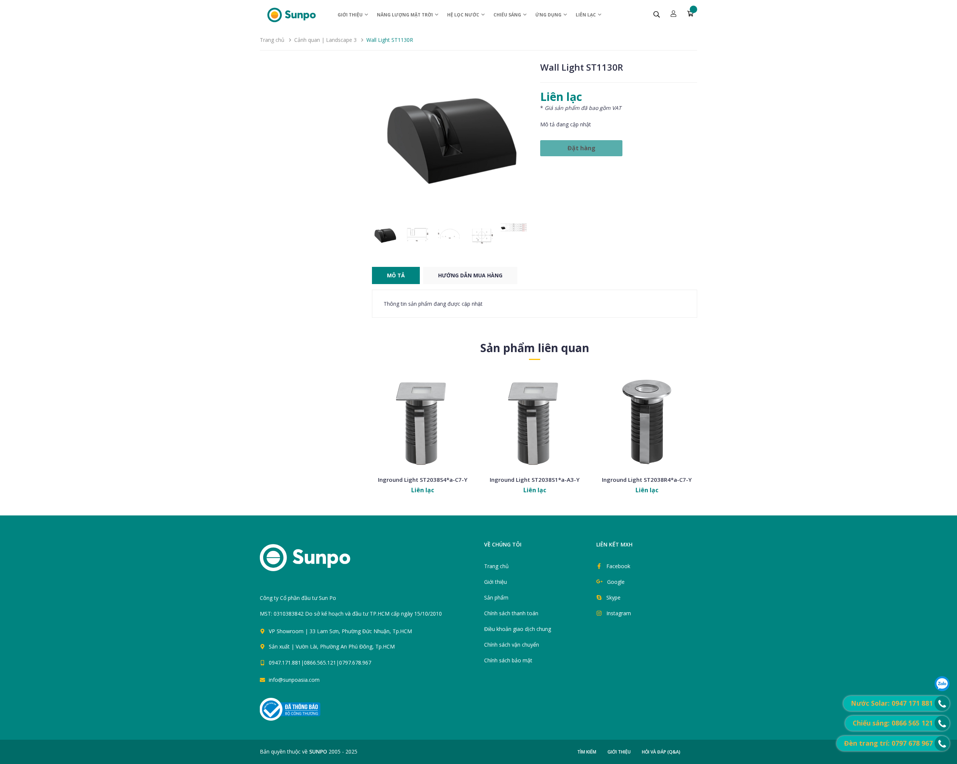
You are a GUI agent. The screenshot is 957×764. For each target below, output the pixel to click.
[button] (520, 140)
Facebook (618, 566)
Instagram (618, 613)
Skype (613, 597)
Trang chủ (496, 566)
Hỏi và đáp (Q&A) (661, 752)
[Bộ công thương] (290, 708)
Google (616, 581)
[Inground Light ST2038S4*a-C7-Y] (422, 421)
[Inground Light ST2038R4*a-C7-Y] (646, 421)
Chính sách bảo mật (508, 660)
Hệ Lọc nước (463, 15)
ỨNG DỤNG (549, 15)
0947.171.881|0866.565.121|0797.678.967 (320, 662)
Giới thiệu (351, 15)
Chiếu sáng (507, 15)
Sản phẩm (496, 597)
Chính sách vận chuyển (511, 644)
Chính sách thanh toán (511, 613)
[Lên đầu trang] (486, 666)
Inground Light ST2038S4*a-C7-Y (422, 479)
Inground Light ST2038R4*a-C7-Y (647, 479)
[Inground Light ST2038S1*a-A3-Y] (534, 421)
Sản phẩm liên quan (534, 347)
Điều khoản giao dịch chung (517, 628)
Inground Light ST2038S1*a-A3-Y (534, 479)
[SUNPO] (318, 561)
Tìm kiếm (586, 752)
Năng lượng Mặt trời (405, 15)
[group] (450, 140)
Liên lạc (586, 15)
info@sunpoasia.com (294, 679)
